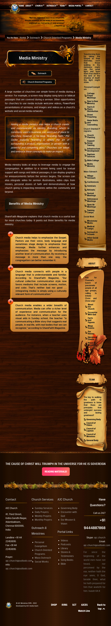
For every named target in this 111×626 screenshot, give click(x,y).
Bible (63, 563)
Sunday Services (44, 508)
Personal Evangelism (92, 88)
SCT (74, 604)
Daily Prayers (42, 512)
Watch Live (84, 610)
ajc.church (99, 537)
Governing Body (69, 508)
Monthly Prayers (43, 519)
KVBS (64, 604)
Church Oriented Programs (40, 82)
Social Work (89, 216)
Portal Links (65, 532)
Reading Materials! (56, 471)
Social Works (42, 561)
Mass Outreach (90, 171)
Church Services (42, 499)
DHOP (54, 604)
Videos (64, 540)
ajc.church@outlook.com (19, 560)
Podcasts (66, 544)
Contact (11, 499)
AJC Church (65, 499)
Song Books (67, 559)
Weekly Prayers (43, 515)
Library (64, 548)
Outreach (42, 73)
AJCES (84, 604)
